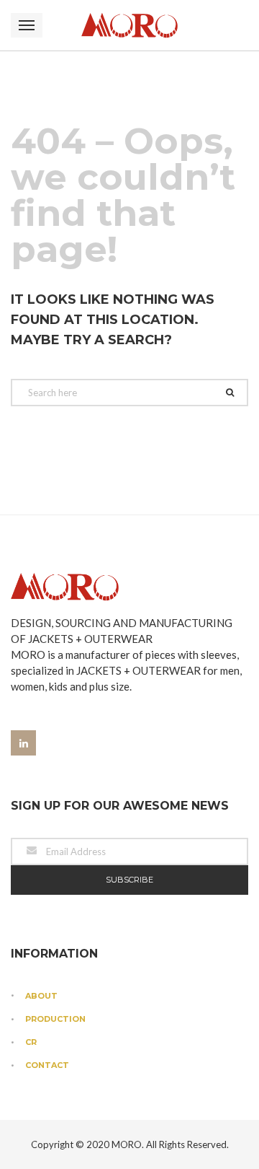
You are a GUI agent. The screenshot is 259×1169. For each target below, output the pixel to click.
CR (31, 1042)
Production (55, 1019)
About (41, 996)
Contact (47, 1065)
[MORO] (129, 25)
